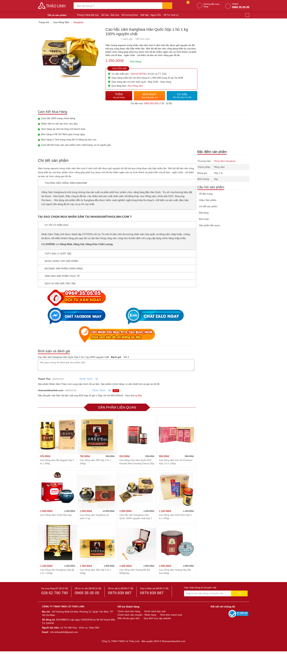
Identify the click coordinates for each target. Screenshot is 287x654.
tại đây (138, 395)
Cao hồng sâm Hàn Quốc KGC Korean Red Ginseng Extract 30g (136, 462)
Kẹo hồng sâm (135, 85)
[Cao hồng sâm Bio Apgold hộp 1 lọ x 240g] (57, 434)
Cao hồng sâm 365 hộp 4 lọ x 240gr (95, 571)
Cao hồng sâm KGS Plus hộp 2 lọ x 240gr (175, 517)
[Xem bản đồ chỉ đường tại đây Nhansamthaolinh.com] (117, 334)
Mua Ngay (149, 96)
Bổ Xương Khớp (130, 15)
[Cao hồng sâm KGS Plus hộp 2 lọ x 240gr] (176, 489)
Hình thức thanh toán (171, 614)
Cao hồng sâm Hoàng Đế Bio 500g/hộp (134, 571)
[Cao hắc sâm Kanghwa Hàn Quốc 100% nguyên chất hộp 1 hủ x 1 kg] (136, 489)
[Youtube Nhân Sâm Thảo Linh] (220, 613)
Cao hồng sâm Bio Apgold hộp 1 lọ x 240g (57, 462)
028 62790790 (138, 73)
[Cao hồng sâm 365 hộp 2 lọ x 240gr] (97, 434)
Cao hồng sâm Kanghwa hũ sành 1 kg (94, 517)
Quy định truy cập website (157, 618)
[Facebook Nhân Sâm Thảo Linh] (214, 613)
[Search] (167, 5)
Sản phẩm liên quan (209, 225)
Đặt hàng (204, 212)
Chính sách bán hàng (129, 611)
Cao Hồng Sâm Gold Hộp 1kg (55, 515)
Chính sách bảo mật (154, 611)
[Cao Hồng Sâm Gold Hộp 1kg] (57, 489)
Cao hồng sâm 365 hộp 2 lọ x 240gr (95, 462)
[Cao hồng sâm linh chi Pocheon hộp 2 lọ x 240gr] (176, 434)
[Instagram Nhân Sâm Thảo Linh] (225, 613)
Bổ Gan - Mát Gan (110, 15)
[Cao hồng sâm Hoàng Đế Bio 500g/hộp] (136, 544)
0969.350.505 (151, 103)
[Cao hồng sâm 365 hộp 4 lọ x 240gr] (97, 544)
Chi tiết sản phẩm (208, 206)
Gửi (239, 593)
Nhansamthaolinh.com (174, 641)
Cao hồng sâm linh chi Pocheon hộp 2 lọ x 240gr (175, 462)
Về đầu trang (206, 193)
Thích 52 (92, 379)
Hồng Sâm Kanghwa (225, 161)
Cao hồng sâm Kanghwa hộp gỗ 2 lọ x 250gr (57, 571)
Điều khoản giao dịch (129, 618)
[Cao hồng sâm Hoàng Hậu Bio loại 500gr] (176, 544)
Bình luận (204, 219)
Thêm (119, 96)
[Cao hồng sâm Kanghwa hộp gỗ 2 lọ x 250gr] (57, 544)
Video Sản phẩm (207, 200)
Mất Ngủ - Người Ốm (151, 15)
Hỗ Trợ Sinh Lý (171, 15)
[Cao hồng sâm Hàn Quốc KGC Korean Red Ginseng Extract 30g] (136, 434)
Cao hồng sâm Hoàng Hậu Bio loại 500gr (175, 571)
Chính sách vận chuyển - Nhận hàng (137, 614)
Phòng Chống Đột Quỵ (88, 15)
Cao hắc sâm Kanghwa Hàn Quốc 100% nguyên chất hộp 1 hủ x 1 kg (135, 517)
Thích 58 (105, 390)
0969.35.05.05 (240, 7)
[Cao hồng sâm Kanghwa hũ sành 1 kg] (97, 489)
